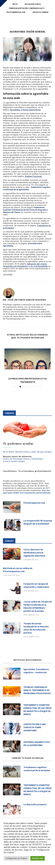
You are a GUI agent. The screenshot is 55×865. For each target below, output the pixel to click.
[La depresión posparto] (12, 809)
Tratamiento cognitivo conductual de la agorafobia (26, 188)
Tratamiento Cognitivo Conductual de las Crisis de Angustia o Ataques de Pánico (25, 209)
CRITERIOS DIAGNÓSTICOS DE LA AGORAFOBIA (36, 744)
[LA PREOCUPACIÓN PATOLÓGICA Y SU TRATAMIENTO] (27, 358)
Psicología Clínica (33, 4)
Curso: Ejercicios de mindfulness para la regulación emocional (34, 552)
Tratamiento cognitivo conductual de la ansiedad (36, 769)
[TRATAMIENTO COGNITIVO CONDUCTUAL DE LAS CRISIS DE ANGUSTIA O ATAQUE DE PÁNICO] (12, 709)
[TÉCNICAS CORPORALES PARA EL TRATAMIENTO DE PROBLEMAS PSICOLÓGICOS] (12, 691)
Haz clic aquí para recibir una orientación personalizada (26, 491)
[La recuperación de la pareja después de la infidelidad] (12, 525)
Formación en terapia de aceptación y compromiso (36, 585)
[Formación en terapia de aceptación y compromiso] (12, 588)
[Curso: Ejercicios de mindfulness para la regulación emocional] (12, 554)
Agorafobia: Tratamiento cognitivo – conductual (36, 671)
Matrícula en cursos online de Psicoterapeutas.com (17, 570)
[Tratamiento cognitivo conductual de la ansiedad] (12, 771)
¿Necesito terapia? (40, 12)
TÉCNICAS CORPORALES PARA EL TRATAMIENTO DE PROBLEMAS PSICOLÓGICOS (37, 690)
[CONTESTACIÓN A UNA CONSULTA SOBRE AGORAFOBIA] (12, 728)
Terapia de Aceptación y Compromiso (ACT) (26, 8)
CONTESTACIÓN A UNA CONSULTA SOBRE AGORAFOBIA (34, 727)
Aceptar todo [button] (37, 858)
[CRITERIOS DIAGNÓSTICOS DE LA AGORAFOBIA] (12, 746)
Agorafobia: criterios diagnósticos (25, 109)
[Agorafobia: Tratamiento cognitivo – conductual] (12, 674)
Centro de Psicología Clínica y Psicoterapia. (23, 459)
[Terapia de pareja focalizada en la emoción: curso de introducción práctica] (12, 628)
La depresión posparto (34, 804)
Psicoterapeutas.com (15, 12)
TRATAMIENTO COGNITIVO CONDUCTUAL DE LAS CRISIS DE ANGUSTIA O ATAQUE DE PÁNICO (37, 710)
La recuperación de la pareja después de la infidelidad (37, 522)
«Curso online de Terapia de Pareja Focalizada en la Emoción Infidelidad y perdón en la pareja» (37, 606)
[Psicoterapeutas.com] (12, 507)
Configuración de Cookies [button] (16, 858)
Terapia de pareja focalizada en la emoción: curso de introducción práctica (36, 628)
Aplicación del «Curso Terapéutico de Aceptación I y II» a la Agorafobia (25, 265)
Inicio (14, 4)
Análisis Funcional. (33, 176)
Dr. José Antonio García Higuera (24, 299)
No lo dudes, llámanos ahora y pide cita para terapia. (27, 452)
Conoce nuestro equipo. (14, 461)
